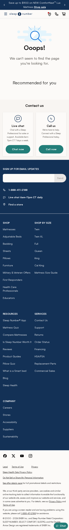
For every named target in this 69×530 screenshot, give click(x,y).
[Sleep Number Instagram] (30, 456)
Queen (38, 250)
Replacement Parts (45, 363)
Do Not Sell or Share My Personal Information (23, 477)
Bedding (8, 243)
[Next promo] (64, 5)
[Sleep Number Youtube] (22, 456)
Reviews (7, 349)
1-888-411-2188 (28, 513)
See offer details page (12, 483)
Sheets (7, 250)
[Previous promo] (4, 5)
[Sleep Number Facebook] (5, 456)
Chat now (18, 149)
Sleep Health (10, 385)
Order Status (42, 341)
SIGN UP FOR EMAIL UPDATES (21, 168)
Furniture (8, 265)
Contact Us (41, 320)
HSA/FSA (39, 356)
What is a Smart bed (14, 370)
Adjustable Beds (12, 236)
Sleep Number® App (14, 320)
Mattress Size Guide (46, 272)
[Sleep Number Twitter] (13, 456)
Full (36, 243)
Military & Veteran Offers (16, 272)
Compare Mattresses (15, 334)
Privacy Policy (55, 501)
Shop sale (40, 6)
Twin (36, 229)
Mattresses (9, 229)
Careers (7, 407)
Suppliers (8, 429)
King (36, 258)
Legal (5, 466)
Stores (6, 414)
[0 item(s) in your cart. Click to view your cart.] (64, 14)
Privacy (34, 466)
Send (60, 178)
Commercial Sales (44, 370)
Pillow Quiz (9, 363)
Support (39, 327)
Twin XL (38, 236)
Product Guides (12, 356)
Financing (39, 349)
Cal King (39, 265)
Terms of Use (18, 466)
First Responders (12, 279)
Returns (38, 334)
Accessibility (10, 422)
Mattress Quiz (11, 327)
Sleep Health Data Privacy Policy (17, 472)
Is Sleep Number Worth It (17, 341)
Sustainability (10, 436)
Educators (9, 297)
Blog (5, 378)
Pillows (6, 258)
